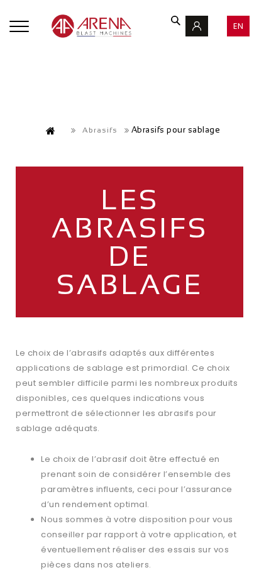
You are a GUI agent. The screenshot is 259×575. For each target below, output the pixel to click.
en (238, 26)
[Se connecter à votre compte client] (196, 26)
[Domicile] (51, 130)
